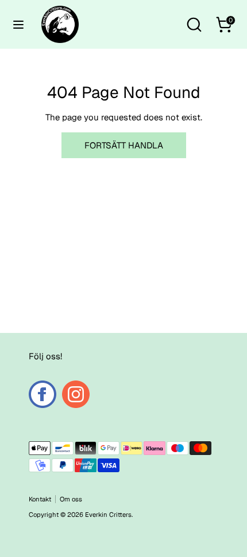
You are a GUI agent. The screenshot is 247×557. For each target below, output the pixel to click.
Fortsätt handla (123, 145)
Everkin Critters (108, 515)
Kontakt (40, 499)
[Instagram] (76, 394)
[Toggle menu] (18, 24)
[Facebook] (42, 394)
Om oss (71, 499)
